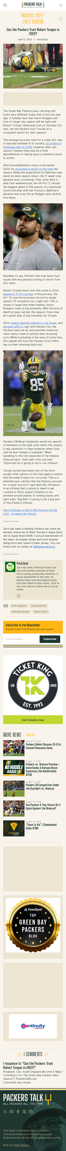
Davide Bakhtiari (38, 606)
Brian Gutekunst (19, 606)
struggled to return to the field (34, 169)
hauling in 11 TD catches (18, 294)
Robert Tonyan (41, 612)
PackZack (42, 39)
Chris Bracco (21, 1145)
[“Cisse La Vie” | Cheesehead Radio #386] (14, 828)
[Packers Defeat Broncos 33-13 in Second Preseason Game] (14, 748)
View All (31, 735)
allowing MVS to (13, 326)
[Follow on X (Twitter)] (19, 596)
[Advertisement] (33, 99)
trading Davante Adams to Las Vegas (33, 323)
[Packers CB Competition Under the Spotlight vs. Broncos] (14, 789)
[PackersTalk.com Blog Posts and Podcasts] (33, 5)
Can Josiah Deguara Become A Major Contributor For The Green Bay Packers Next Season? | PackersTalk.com (32, 1075)
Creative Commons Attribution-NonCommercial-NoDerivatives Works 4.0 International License (31, 1134)
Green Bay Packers (20, 612)
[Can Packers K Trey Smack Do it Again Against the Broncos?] (14, 809)
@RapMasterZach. (44, 547)
